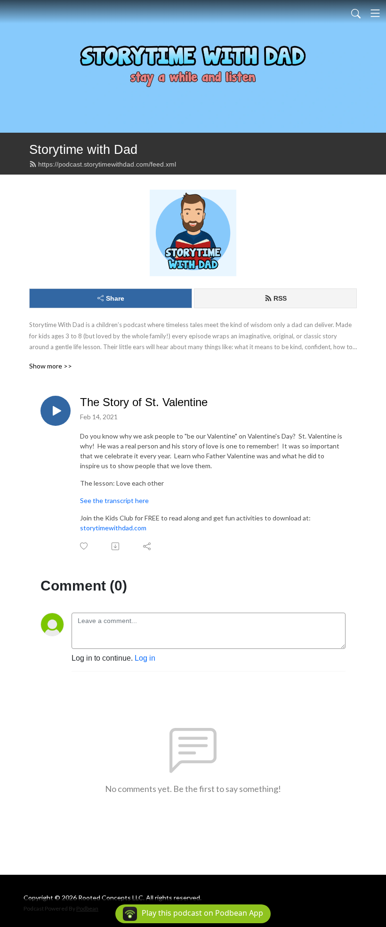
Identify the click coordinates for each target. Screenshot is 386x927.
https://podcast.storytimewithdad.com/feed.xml (107, 164)
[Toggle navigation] (375, 13)
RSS (280, 298)
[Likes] (84, 546)
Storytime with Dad (83, 149)
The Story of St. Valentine (144, 402)
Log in (145, 658)
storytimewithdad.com (113, 528)
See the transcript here (114, 500)
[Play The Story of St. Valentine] (55, 411)
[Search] (355, 13)
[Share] (147, 546)
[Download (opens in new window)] (116, 546)
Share (115, 298)
